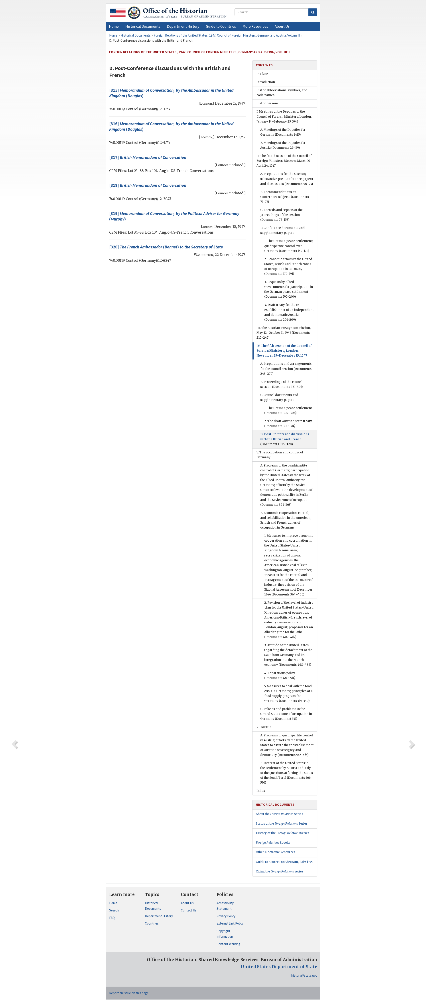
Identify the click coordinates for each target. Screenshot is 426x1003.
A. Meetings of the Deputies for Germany (283, 132)
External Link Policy (230, 923)
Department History (159, 916)
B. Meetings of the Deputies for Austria (283, 145)
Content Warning (228, 944)
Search (114, 910)
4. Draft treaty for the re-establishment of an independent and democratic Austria (289, 312)
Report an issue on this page (129, 993)
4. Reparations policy (279, 675)
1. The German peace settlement (288, 410)
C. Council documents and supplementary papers (279, 397)
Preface (262, 74)
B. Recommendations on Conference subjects (284, 197)
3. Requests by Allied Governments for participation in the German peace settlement (288, 289)
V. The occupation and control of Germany (279, 455)
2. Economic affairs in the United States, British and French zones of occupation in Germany (288, 266)
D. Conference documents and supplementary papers (282, 230)
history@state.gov (304, 975)
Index (260, 791)
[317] (147, 157)
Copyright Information (225, 934)
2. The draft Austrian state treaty (288, 423)
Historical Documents (153, 906)
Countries (152, 923)
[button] (143, 26)
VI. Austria (263, 727)
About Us (187, 903)
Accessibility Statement (225, 906)
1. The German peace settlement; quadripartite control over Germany (288, 246)
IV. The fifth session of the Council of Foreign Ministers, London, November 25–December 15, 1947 (284, 350)
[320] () (166, 247)
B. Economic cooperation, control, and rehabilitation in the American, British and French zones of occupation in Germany (285, 520)
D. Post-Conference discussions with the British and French (284, 439)
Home (113, 903)
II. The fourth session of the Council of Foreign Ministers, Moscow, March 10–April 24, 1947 (284, 161)
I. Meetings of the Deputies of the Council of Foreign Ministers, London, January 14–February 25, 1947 (284, 116)
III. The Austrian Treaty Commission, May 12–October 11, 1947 (283, 333)
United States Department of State (279, 966)
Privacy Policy (226, 916)
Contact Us (189, 910)
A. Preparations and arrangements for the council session (286, 368)
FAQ (112, 918)
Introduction (265, 82)
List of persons (267, 103)
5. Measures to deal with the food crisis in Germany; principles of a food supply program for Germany (288, 693)
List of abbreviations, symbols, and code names (281, 92)
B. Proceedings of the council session (281, 384)
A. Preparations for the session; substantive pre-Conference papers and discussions (286, 178)
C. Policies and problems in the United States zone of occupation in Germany (286, 714)
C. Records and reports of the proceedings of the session (281, 215)
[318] (147, 185)
